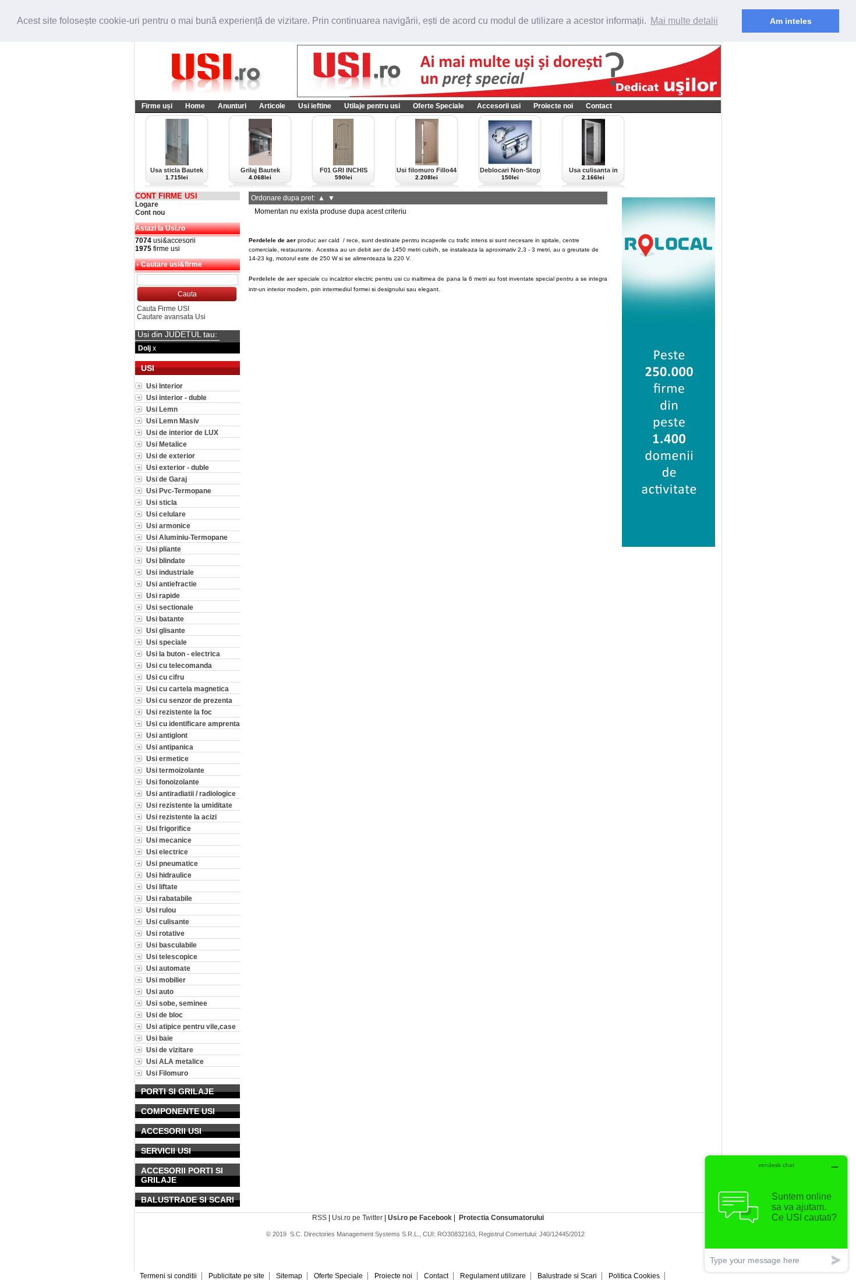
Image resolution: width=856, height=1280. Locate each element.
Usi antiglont (167, 735)
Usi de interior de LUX (182, 432)
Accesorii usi (499, 106)
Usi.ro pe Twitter (357, 1218)
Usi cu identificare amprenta (193, 723)
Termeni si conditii (168, 1276)
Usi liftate (162, 886)
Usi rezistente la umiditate (189, 805)
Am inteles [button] (791, 21)
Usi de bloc (164, 1015)
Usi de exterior (170, 455)
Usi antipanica (169, 747)
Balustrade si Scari (567, 1276)
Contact (599, 106)
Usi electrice (167, 851)
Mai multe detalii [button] (684, 21)
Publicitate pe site (236, 1276)
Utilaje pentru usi (372, 106)
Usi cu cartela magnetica (187, 688)
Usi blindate (165, 560)
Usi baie (159, 1038)
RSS (319, 1218)
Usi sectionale (169, 607)
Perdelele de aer (272, 278)
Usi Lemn (162, 409)
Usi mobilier (166, 980)
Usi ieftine (314, 106)
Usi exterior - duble (177, 467)
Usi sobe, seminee (176, 1003)
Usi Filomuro (167, 1073)
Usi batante (165, 619)
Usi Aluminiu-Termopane (187, 537)
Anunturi (232, 106)
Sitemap (289, 1276)
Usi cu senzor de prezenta (189, 700)
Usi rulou (161, 910)
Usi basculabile (171, 945)
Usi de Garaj (166, 479)
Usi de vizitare (169, 1049)
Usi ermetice (167, 758)
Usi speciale (166, 642)
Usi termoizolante (175, 770)
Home (195, 106)
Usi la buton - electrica (183, 653)
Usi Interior (164, 386)
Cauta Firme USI (163, 309)
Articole (272, 106)
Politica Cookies (634, 1276)
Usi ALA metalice (175, 1061)
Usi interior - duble (176, 397)
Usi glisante (165, 630)
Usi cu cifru (165, 677)
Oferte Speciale (438, 106)
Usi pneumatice (172, 863)
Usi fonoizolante (172, 782)
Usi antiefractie (171, 584)
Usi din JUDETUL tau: (177, 334)
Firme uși (157, 106)
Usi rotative (165, 933)
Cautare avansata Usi (171, 317)
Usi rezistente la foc (179, 712)
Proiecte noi (553, 106)
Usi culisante (167, 921)
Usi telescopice (171, 956)
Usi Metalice (166, 444)
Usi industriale (170, 572)
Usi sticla (161, 502)
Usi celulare (166, 514)
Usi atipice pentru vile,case (191, 1026)
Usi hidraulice (169, 875)
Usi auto (160, 991)
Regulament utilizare (493, 1276)
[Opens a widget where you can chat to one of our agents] (776, 1213)
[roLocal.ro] (668, 544)
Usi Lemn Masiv (172, 421)
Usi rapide (163, 595)
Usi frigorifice (168, 828)
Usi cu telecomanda (179, 665)
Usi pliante (163, 549)
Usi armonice (168, 525)
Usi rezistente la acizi (181, 817)
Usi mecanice (169, 840)
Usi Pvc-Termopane (178, 490)
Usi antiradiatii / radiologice (191, 793)
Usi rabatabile (169, 898)
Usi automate (168, 968)
